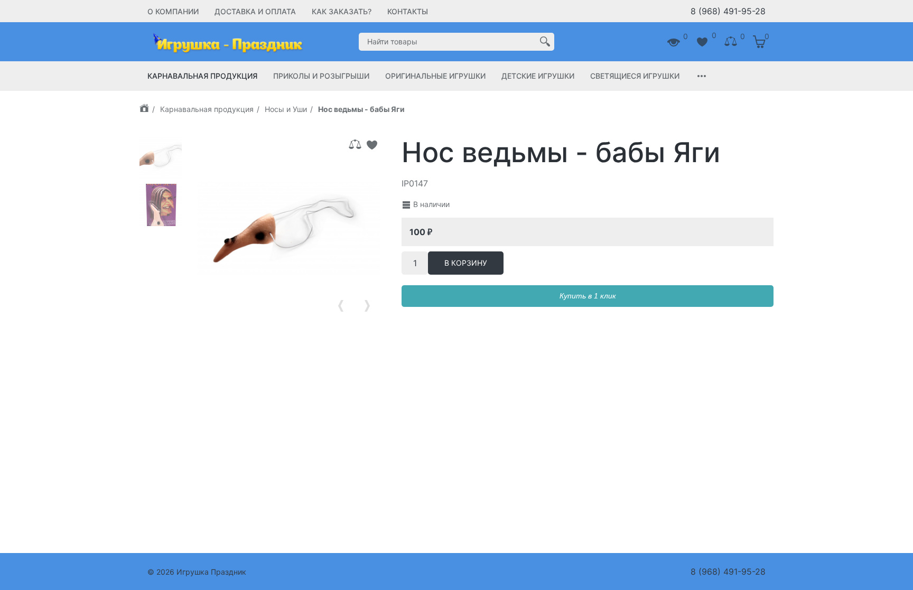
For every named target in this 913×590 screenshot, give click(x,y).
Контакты (407, 11)
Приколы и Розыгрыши (321, 75)
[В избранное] (372, 144)
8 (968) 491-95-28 (728, 11)
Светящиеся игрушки (634, 75)
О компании (173, 11)
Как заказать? (341, 11)
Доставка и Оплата (255, 11)
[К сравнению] (355, 144)
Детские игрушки (537, 75)
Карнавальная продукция (202, 75)
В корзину (465, 262)
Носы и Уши (286, 109)
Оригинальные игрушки (435, 75)
